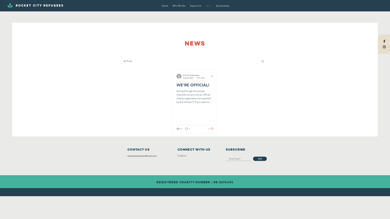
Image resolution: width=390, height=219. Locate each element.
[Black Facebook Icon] (384, 41)
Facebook (181, 156)
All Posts (127, 61)
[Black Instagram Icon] (384, 47)
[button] (262, 61)
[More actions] (213, 76)
